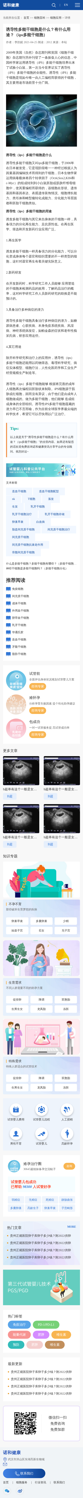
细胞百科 (39, 17)
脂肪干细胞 (19, 654)
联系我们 (26, 1473)
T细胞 (31, 498)
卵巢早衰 (17, 521)
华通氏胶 (17, 632)
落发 (51, 498)
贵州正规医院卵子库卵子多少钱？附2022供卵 (40, 1235)
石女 (41, 930)
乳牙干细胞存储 (54, 514)
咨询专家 (37, 686)
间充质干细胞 (20, 537)
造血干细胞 (19, 491)
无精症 (33, 1199)
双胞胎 (66, 999)
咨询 (69, 1166)
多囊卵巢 (41, 921)
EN (66, 4)
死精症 (50, 1199)
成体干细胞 (19, 603)
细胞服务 (21, 1482)
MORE (71, 1226)
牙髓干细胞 (19, 646)
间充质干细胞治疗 (59, 529)
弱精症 (16, 1199)
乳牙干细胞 (38, 506)
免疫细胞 (17, 588)
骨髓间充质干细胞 (23, 552)
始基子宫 (17, 930)
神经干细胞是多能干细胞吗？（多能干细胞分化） (37, 568)
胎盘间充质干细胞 (23, 529)
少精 (66, 921)
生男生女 (17, 1009)
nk (13, 498)
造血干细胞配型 (49, 491)
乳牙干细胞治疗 (22, 514)
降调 (41, 999)
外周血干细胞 (20, 610)
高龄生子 (33, 1208)
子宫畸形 (67, 1208)
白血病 (40, 521)
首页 (26, 17)
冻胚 (66, 1009)
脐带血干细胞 (20, 617)
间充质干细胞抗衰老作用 (27, 544)
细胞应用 (55, 17)
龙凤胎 (41, 1009)
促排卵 (17, 999)
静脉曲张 (67, 1199)
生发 (15, 506)
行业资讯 (40, 1482)
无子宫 (66, 930)
